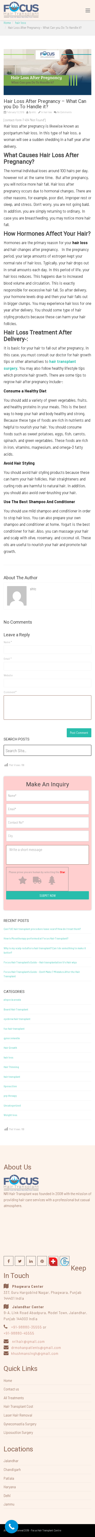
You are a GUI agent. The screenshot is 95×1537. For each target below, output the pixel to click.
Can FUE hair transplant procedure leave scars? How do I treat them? (42, 928)
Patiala (9, 1478)
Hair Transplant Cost (18, 1406)
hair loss (20, 23)
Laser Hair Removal (18, 1415)
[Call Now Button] (11, 1526)
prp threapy (10, 1095)
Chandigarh (12, 1469)
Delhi (7, 1495)
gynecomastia (12, 1038)
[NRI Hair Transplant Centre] (21, 1182)
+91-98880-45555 (19, 1333)
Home (7, 23)
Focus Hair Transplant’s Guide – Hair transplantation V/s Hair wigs (40, 962)
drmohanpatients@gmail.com (36, 1347)
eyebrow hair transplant (17, 1018)
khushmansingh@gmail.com (34, 1353)
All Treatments (14, 1397)
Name (8, 642)
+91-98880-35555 (26, 1327)
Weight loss (10, 1115)
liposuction (10, 1086)
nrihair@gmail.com (28, 1341)
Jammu (9, 1504)
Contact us (11, 1389)
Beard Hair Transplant (16, 1009)
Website (8, 675)
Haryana (10, 1486)
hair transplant (12, 1076)
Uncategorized (12, 1105)
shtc (34, 112)
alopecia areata (12, 999)
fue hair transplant (14, 1028)
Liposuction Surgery (18, 1432)
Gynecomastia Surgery (20, 1423)
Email (8, 658)
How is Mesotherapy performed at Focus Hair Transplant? (36, 938)
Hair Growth (10, 1047)
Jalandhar (11, 1460)
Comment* (10, 692)
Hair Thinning (11, 1066)
